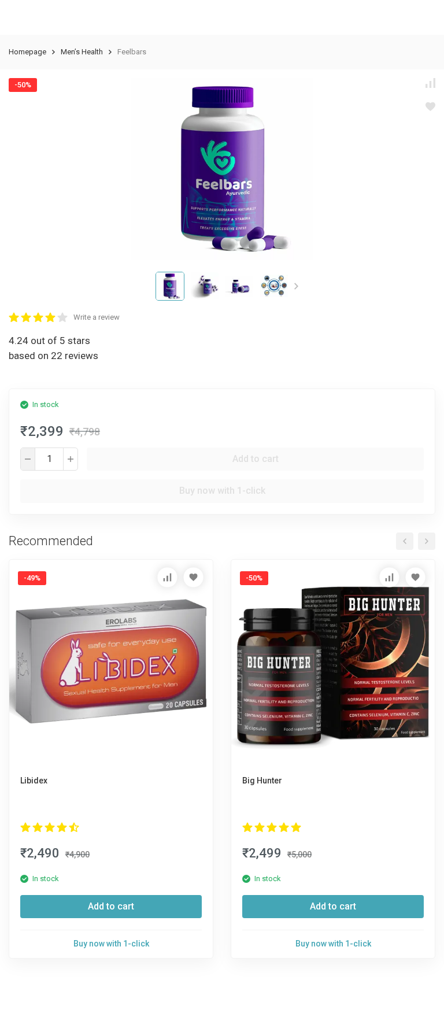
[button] (296, 286)
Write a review (96, 317)
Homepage (27, 51)
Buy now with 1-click (222, 490)
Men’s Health (82, 51)
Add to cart (255, 458)
